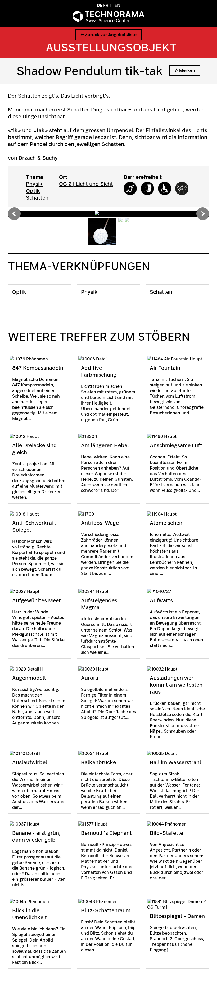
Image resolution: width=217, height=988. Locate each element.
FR (105, 5)
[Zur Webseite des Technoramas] (108, 21)
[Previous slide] (14, 213)
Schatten (37, 197)
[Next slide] (202, 213)
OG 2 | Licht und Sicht (86, 184)
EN (117, 5)
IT (112, 5)
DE (99, 5)
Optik (33, 190)
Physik (34, 184)
